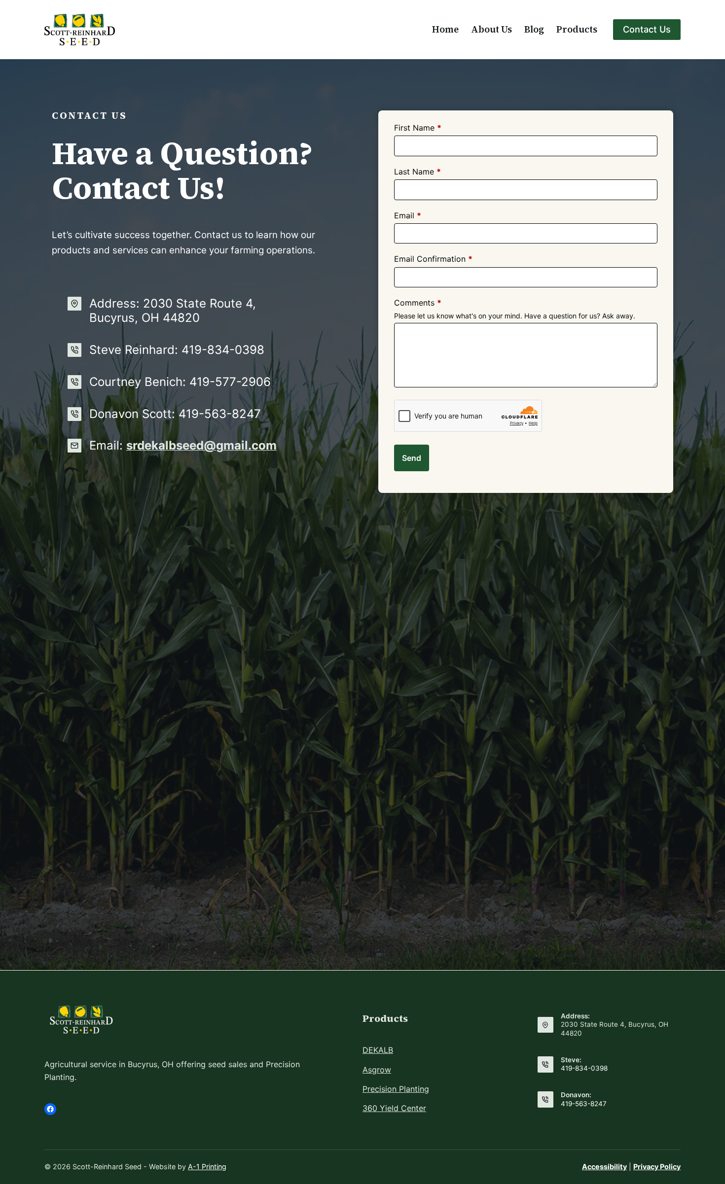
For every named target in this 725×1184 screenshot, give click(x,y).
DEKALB (377, 1050)
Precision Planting (395, 1089)
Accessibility (604, 1166)
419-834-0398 (584, 1068)
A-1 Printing (207, 1166)
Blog (534, 29)
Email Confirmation (433, 259)
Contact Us (647, 29)
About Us (491, 29)
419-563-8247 (584, 1104)
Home (445, 29)
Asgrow (376, 1070)
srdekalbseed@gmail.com (201, 445)
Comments (417, 303)
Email (407, 215)
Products (576, 29)
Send (411, 458)
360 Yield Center (394, 1108)
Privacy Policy (657, 1166)
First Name (417, 128)
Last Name (417, 171)
